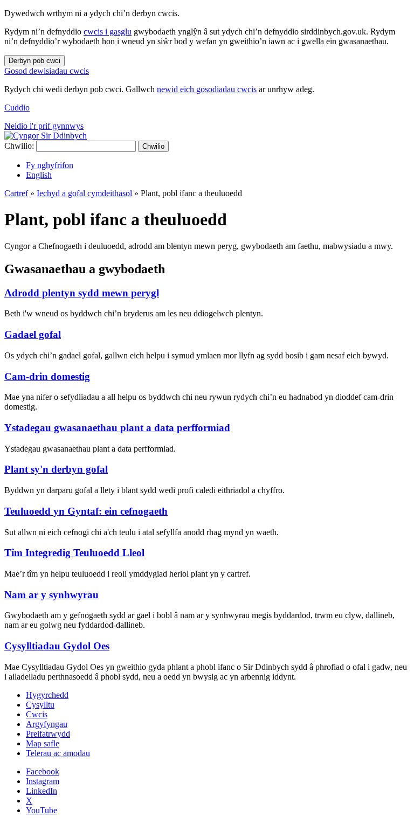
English (39, 174)
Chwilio (153, 146)
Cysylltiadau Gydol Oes (56, 646)
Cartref (16, 193)
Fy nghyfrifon (49, 165)
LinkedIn (41, 790)
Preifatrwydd (48, 733)
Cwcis (36, 714)
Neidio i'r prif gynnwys (44, 125)
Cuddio (17, 107)
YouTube (41, 810)
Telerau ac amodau (58, 753)
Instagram (42, 781)
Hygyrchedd (47, 695)
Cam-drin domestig (47, 376)
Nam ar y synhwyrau (51, 594)
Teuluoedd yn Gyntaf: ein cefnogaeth (86, 511)
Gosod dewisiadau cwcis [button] (46, 70)
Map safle (42, 743)
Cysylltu (40, 704)
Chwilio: (19, 145)
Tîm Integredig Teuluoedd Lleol (74, 552)
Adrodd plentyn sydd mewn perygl (81, 293)
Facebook (42, 771)
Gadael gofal (32, 334)
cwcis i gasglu (108, 31)
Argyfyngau (46, 724)
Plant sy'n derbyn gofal (56, 469)
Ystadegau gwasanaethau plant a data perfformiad (117, 427)
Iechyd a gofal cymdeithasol (84, 193)
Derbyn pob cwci (34, 61)
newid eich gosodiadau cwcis (207, 89)
